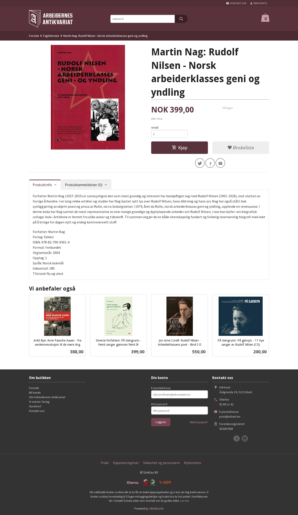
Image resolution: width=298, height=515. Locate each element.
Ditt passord (159, 404)
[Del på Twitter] (200, 163)
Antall (154, 127)
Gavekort (35, 406)
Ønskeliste (243, 147)
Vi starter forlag (39, 402)
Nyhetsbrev (192, 463)
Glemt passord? (199, 422)
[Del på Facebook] (210, 163)
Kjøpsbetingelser (126, 463)
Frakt (105, 463)
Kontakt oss (37, 411)
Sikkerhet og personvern (161, 463)
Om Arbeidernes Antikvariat (47, 397)
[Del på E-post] (220, 163)
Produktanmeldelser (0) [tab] (83, 185)
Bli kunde (35, 392)
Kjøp (182, 147)
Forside (34, 36)
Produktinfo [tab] (42, 185)
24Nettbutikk (156, 508)
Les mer (184, 501)
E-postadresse (161, 388)
